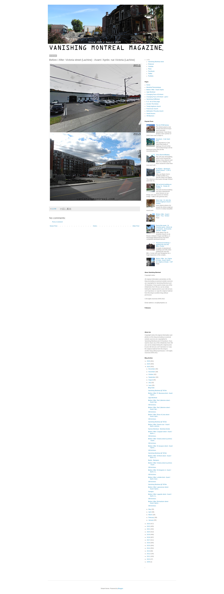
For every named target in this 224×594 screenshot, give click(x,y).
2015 (148, 545)
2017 (148, 540)
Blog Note (151, 388)
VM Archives (152, 405)
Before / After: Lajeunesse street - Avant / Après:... (158, 488)
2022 (148, 526)
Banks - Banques (153, 460)
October (151, 374)
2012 (148, 554)
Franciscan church (152, 109)
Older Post (136, 226)
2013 (148, 551)
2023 (148, 524)
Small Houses (150, 113)
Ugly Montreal (150, 92)
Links (148, 59)
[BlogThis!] (63, 209)
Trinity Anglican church (153, 106)
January (151, 520)
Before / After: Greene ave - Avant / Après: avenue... (159, 425)
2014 (148, 548)
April (150, 512)
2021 (148, 529)
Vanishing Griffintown (153, 99)
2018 (148, 537)
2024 (148, 366)
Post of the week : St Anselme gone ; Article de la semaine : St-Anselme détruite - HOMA (164, 228)
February (151, 517)
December (151, 369)
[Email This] (61, 209)
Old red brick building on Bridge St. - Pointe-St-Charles (164, 186)
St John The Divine (152, 104)
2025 (148, 364)
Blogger (120, 588)
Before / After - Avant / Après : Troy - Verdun (162, 215)
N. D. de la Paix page (153, 101)
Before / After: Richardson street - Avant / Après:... (158, 502)
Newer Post (53, 226)
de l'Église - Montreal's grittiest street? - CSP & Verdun (163, 170)
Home (95, 226)
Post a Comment (57, 222)
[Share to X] (66, 209)
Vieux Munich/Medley (163, 155)
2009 (148, 562)
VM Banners (150, 116)
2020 (148, 532)
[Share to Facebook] (68, 209)
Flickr (150, 69)
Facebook (151, 71)
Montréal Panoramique (153, 87)
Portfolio (150, 76)
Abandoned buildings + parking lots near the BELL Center (163, 244)
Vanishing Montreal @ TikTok (157, 390)
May (149, 509)
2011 (148, 556)
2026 (148, 361)
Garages (151, 491)
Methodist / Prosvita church (154, 111)
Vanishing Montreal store (156, 61)
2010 (148, 559)
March (150, 515)
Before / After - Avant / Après (155, 90)
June (150, 385)
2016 (148, 543)
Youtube (150, 66)
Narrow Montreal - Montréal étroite (159, 429)
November (151, 372)
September (152, 377)
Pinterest (151, 64)
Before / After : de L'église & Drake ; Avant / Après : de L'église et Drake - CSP (164, 260)
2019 (148, 534)
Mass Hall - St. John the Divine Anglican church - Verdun (163, 201)
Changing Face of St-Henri (154, 94)
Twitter (150, 73)
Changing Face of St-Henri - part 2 (157, 97)
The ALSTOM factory (162, 125)
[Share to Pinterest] (70, 209)
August (150, 380)
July (149, 382)
